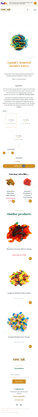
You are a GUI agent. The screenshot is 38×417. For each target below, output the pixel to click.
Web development (8, 412)
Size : (5, 111)
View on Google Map (19, 396)
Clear (19, 146)
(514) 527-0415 (19, 400)
